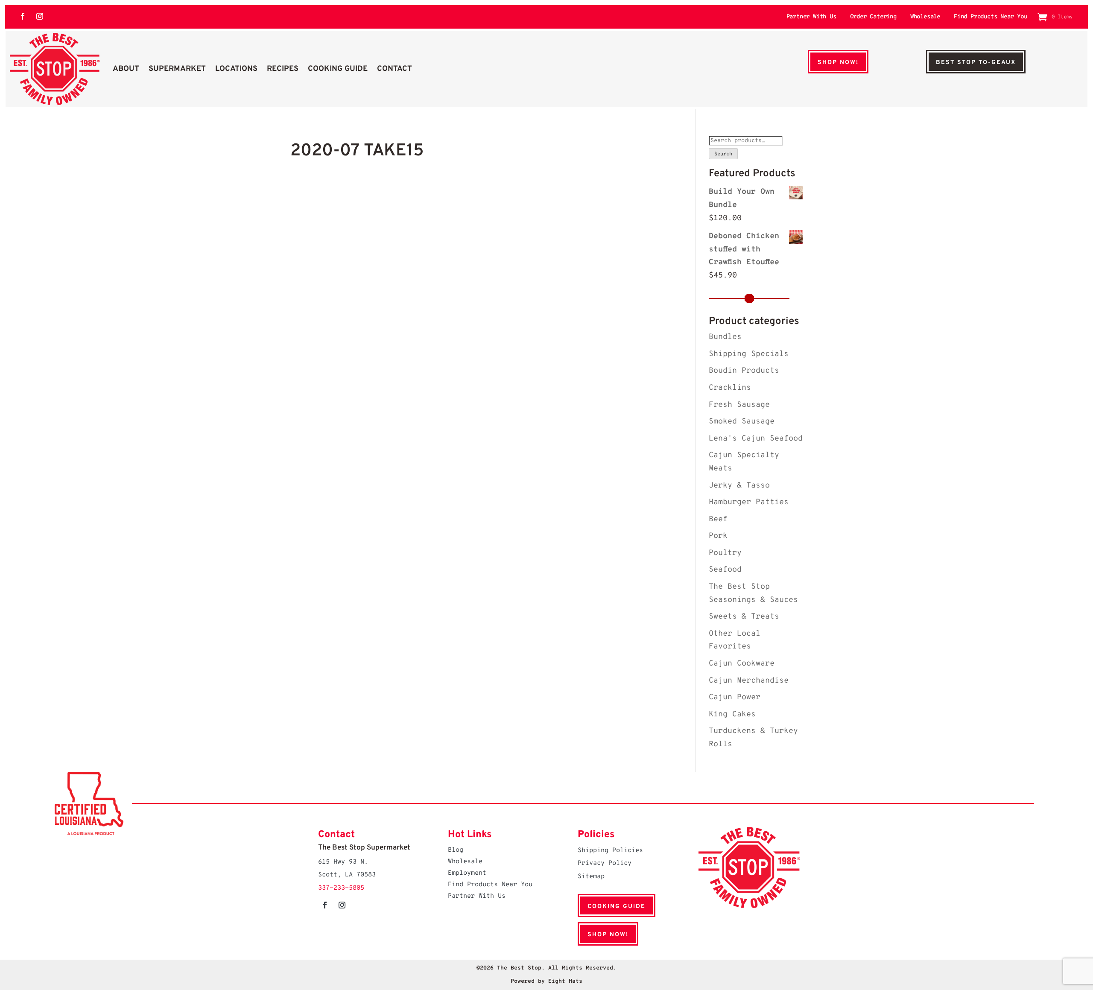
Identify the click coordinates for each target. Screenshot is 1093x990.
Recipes (282, 69)
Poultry (725, 553)
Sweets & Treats (744, 617)
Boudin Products (744, 371)
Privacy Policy (604, 863)
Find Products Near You (990, 17)
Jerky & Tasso (739, 486)
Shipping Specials (749, 354)
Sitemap (591, 877)
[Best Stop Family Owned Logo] (55, 69)
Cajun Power (734, 697)
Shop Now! (838, 62)
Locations (236, 69)
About (126, 69)
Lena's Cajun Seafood (756, 439)
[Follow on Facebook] (22, 16)
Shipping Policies (610, 851)
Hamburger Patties (749, 502)
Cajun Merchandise (749, 681)
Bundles (725, 337)
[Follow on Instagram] (40, 16)
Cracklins (730, 388)
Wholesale (925, 17)
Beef (718, 519)
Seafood (725, 570)
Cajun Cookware (741, 664)
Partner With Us (811, 17)
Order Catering (873, 17)
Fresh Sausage (739, 405)
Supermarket (177, 69)
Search (723, 154)
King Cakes (732, 714)
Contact (394, 69)
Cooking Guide (338, 69)
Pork (718, 536)
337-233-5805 (341, 888)
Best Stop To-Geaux (976, 62)
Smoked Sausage (741, 421)
